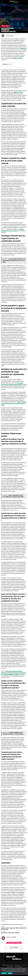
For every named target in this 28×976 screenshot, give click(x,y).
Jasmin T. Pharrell (9, 35)
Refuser (10, 973)
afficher (9, 64)
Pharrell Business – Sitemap (7, 965)
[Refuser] (26, 971)
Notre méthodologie (18, 966)
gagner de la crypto (17, 92)
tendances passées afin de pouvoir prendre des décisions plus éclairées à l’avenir (13, 403)
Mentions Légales (10, 966)
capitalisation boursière (17, 58)
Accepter (4, 973)
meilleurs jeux (23, 48)
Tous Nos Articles (17, 965)
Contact (24, 965)
